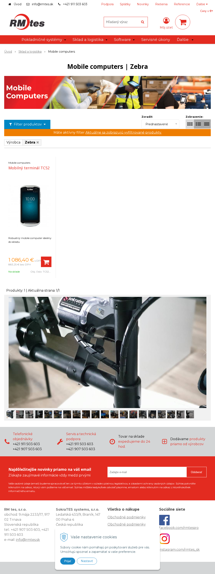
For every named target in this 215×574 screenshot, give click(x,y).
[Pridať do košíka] (46, 262)
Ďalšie (201, 4)
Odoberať (196, 472)
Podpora (107, 4)
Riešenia (161, 4)
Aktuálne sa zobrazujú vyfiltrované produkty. (123, 132)
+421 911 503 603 (75, 4)
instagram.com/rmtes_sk (179, 550)
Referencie (182, 4)
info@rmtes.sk (42, 4)
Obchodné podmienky (127, 517)
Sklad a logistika (30, 51)
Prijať (67, 561)
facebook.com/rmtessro (179, 528)
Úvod (17, 4)
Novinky (143, 4)
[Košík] (182, 22)
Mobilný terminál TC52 (29, 167)
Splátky (125, 4)
